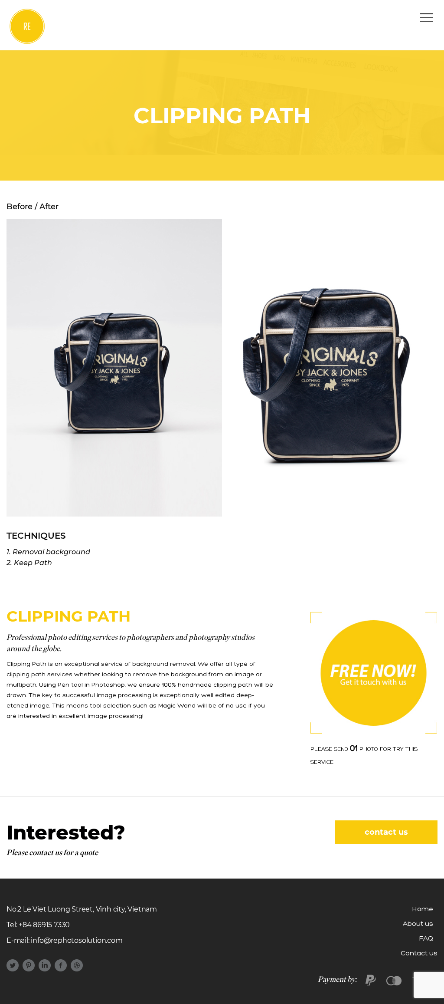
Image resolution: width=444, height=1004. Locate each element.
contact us (386, 832)
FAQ (426, 938)
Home (422, 909)
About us (418, 924)
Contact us (419, 953)
